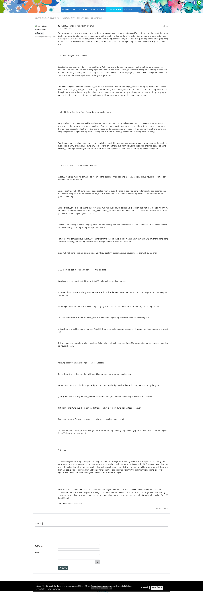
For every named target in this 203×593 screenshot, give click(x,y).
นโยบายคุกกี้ (55, 589)
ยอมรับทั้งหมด (157, 588)
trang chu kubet (67, 38)
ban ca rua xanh (75, 503)
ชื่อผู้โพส (39, 546)
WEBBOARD (114, 9)
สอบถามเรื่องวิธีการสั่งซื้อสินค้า (62, 18)
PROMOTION (80, 9)
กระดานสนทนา (41, 18)
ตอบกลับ (64, 568)
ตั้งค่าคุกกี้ (144, 588)
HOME (65, 9)
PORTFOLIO (97, 9)
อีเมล (37, 552)
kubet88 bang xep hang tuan (90, 18)
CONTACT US (131, 9)
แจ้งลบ (165, 26)
